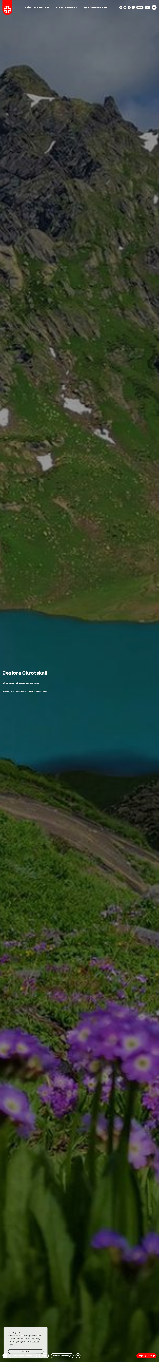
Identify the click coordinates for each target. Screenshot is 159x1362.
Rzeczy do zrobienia (66, 7)
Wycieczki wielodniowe (95, 7)
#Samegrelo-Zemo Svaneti (14, 691)
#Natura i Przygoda (38, 691)
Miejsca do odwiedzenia (37, 7)
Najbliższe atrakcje (62, 1356)
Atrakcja (9, 683)
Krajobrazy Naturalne (29, 683)
